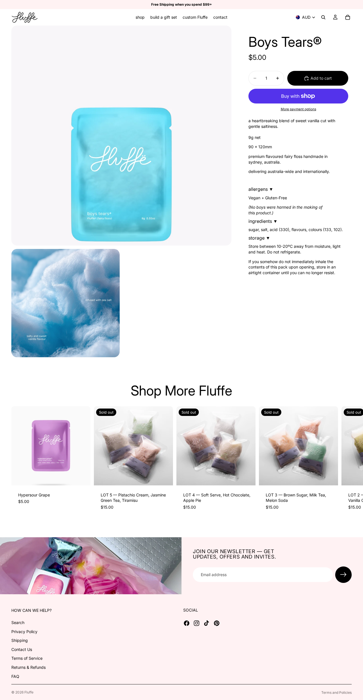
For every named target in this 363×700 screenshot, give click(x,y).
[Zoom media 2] (65, 303)
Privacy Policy (24, 631)
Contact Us (21, 649)
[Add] (82, 476)
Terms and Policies (336, 692)
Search (17, 622)
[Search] (323, 17)
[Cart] (347, 17)
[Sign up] (343, 574)
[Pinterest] (216, 623)
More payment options (298, 109)
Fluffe (28, 692)
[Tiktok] (206, 623)
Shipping (19, 640)
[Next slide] (345, 461)
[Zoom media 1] (121, 136)
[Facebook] (186, 623)
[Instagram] (196, 623)
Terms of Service (27, 658)
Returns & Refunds (28, 667)
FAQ (15, 676)
